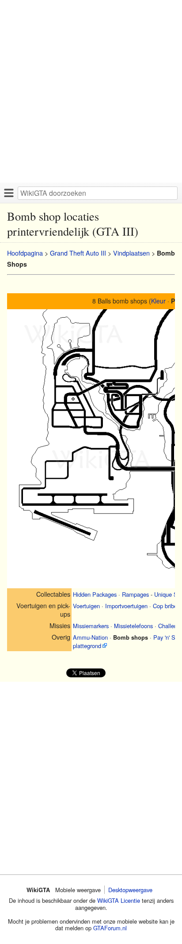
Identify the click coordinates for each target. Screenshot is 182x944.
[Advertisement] (91, 91)
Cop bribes (166, 606)
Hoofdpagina (25, 252)
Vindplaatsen (131, 252)
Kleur (158, 300)
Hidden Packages (95, 594)
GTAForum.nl (110, 928)
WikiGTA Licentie (118, 900)
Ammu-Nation (90, 637)
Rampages (135, 594)
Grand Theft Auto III (78, 252)
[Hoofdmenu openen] (9, 193)
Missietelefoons (133, 626)
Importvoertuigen (126, 606)
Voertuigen (86, 606)
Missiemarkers (91, 626)
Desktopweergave (130, 890)
